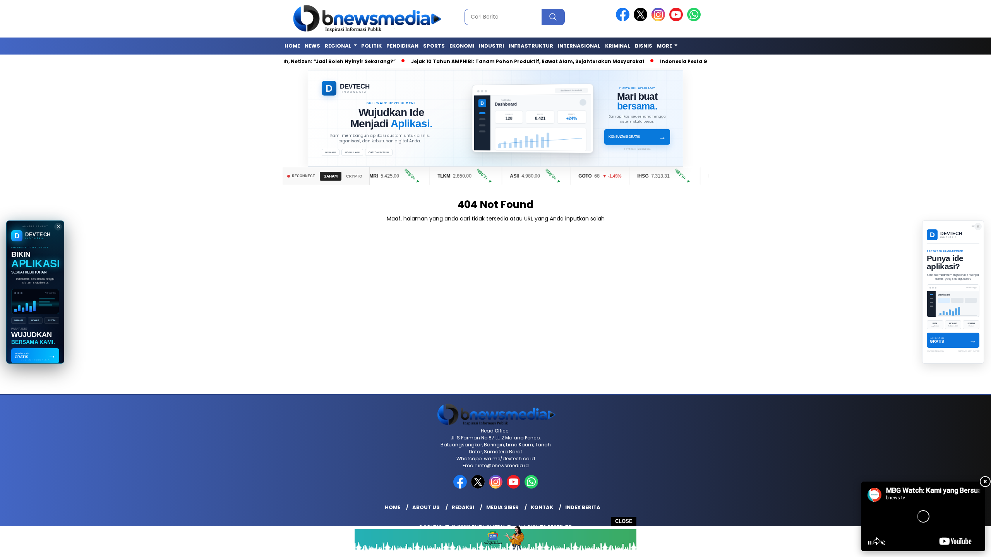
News (312, 46)
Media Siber (502, 507)
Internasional (579, 46)
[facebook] (624, 19)
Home (292, 46)
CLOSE (624, 521)
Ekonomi (461, 46)
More (664, 46)
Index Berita (582, 507)
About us (426, 507)
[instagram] (660, 19)
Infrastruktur (531, 46)
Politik (371, 46)
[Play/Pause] (869, 542)
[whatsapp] (694, 19)
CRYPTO (354, 176)
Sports (434, 46)
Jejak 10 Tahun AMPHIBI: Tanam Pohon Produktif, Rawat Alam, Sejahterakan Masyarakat (515, 61)
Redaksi (463, 507)
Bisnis (643, 46)
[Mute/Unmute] (883, 542)
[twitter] (642, 19)
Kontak (542, 507)
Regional (338, 46)
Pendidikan (402, 46)
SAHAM (331, 176)
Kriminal (617, 46)
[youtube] (677, 19)
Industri (491, 46)
